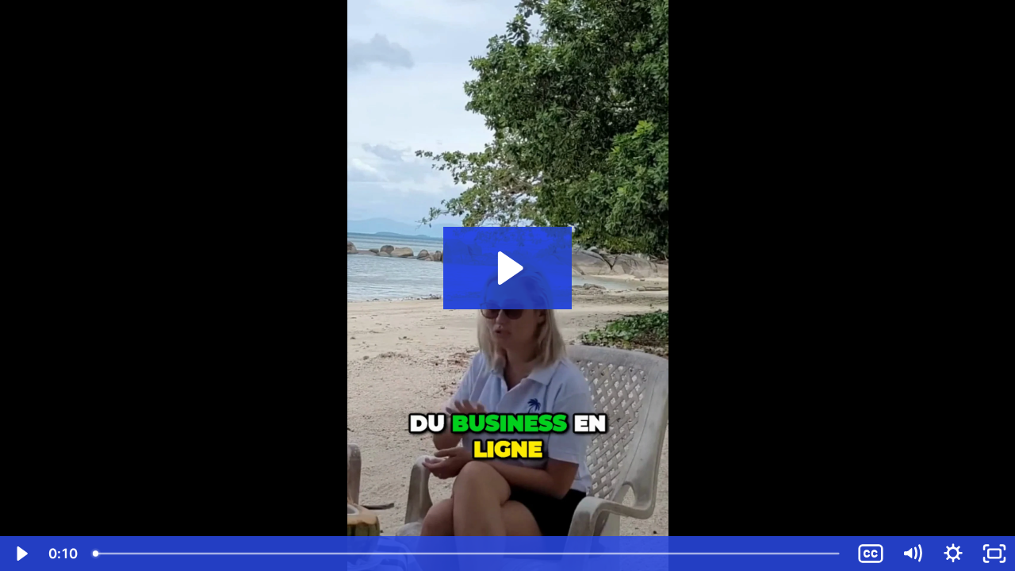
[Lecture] (20, 553)
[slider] (467, 553)
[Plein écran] (994, 553)
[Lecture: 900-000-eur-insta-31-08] (508, 268)
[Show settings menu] (953, 553)
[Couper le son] (912, 553)
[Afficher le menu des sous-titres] (870, 553)
